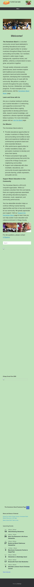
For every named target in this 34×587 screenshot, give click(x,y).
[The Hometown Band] (17, 3)
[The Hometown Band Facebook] (27, 507)
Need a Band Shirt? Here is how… (11, 520)
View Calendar (6, 572)
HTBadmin (6, 237)
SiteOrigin (19, 583)
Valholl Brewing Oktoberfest (16, 531)
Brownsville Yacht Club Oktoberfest (18, 561)
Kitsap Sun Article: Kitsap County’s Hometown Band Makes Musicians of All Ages (15, 517)
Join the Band (17, 120)
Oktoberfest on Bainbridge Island (17, 557)
